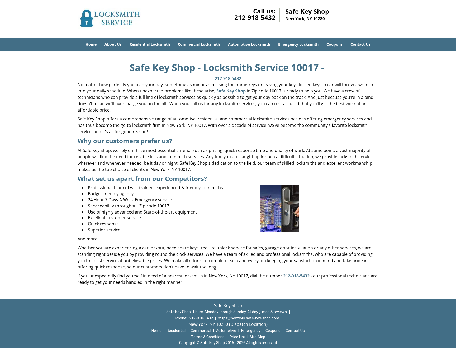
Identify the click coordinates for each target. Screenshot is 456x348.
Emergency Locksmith (298, 44)
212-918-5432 (255, 17)
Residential (176, 330)
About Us (113, 44)
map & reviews (275, 312)
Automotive (226, 330)
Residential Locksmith (150, 44)
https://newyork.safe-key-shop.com (248, 318)
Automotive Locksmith (249, 44)
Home (91, 44)
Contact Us (360, 44)
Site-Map (257, 337)
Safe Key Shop (231, 91)
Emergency (250, 330)
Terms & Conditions (208, 337)
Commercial (201, 330)
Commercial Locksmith (199, 44)
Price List (237, 337)
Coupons (334, 44)
